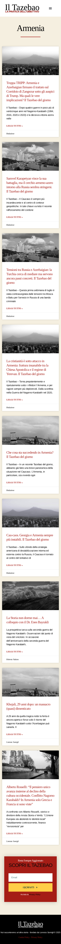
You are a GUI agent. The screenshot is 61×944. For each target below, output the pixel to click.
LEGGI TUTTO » (14, 126)
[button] (50, 8)
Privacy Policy (34, 894)
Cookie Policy (24, 937)
